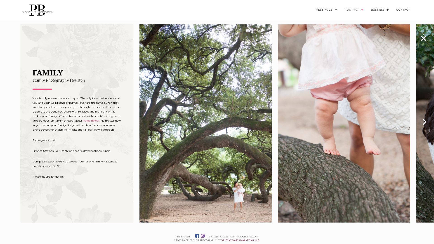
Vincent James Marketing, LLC (240, 240)
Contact (403, 9)
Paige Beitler (91, 120)
